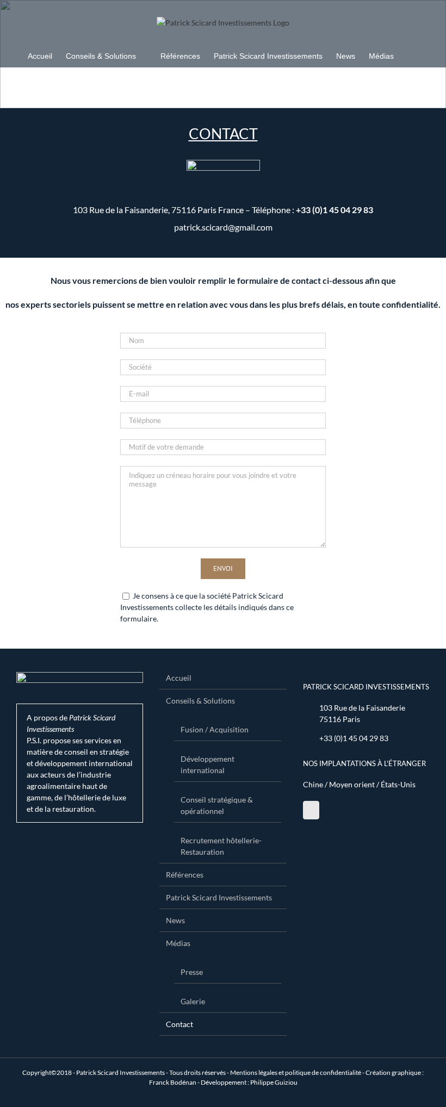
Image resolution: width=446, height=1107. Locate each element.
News (175, 920)
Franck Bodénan (172, 1082)
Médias (178, 943)
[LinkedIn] (311, 810)
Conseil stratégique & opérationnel (217, 805)
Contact (179, 1024)
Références (184, 874)
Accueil (178, 677)
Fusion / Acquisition (215, 729)
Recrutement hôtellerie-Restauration (221, 846)
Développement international (207, 764)
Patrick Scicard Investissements (219, 897)
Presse (192, 972)
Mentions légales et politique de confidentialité (295, 1072)
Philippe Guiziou (274, 1082)
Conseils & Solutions (200, 700)
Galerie (193, 1001)
